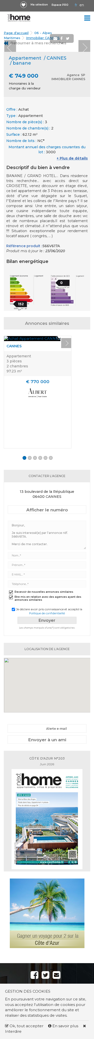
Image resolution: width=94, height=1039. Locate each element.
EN (81, 5)
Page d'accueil (16, 33)
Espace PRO (60, 5)
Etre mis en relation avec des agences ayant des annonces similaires (48, 599)
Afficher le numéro (47, 509)
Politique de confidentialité (47, 613)
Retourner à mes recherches (38, 43)
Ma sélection (39, 4)
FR (76, 5)
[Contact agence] (77, 47)
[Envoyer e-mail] (55, 38)
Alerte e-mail (56, 728)
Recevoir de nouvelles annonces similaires (44, 591)
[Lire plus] (32, 338)
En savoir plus (65, 1025)
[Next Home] (19, 18)
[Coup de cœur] (23, 5)
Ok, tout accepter (26, 1025)
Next (84, 46)
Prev (10, 46)
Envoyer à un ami (47, 739)
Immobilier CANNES (43, 38)
